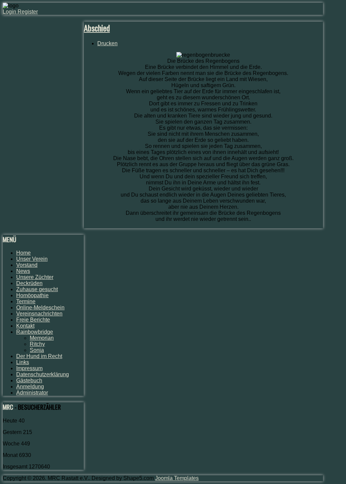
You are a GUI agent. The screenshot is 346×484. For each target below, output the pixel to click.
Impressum (29, 368)
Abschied (97, 28)
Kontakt (25, 326)
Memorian (42, 338)
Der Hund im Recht (39, 356)
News (23, 271)
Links (22, 362)
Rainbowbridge (34, 332)
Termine (25, 301)
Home (23, 253)
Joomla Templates (177, 478)
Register (28, 12)
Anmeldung (30, 386)
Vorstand (27, 265)
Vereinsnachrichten (39, 313)
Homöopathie (32, 295)
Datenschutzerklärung (42, 374)
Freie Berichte (33, 320)
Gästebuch (29, 380)
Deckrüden (29, 283)
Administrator (32, 393)
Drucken (107, 43)
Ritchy (37, 344)
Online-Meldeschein (40, 307)
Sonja (37, 350)
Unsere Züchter (34, 277)
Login (10, 12)
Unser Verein (32, 259)
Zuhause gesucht (37, 289)
